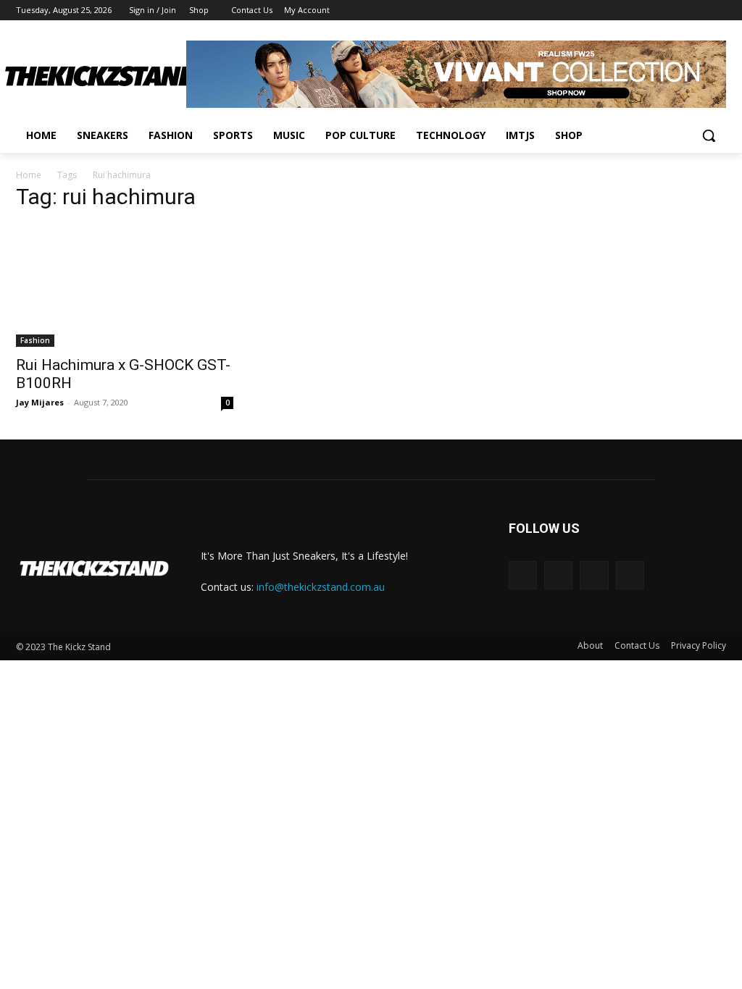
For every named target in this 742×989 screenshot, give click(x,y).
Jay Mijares (40, 402)
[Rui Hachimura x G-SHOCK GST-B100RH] (124, 285)
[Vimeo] (697, 10)
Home (28, 175)
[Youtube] (717, 10)
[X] (678, 10)
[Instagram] (657, 10)
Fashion (35, 340)
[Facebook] (637, 10)
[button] (708, 135)
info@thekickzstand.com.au (321, 587)
